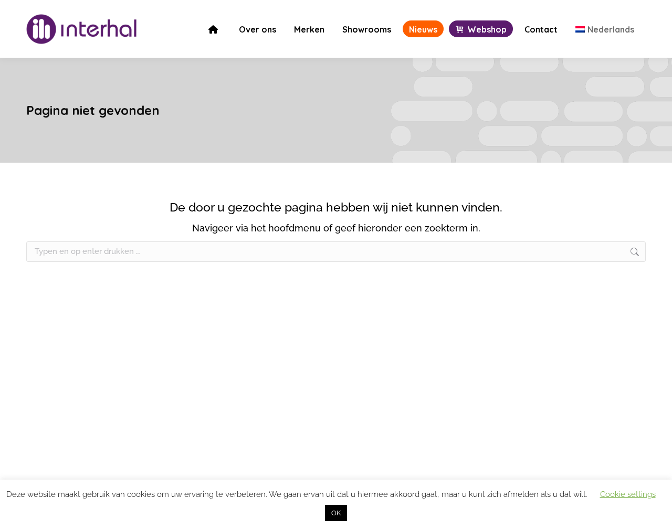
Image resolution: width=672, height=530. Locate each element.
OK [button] (336, 513)
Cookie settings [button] (628, 494)
